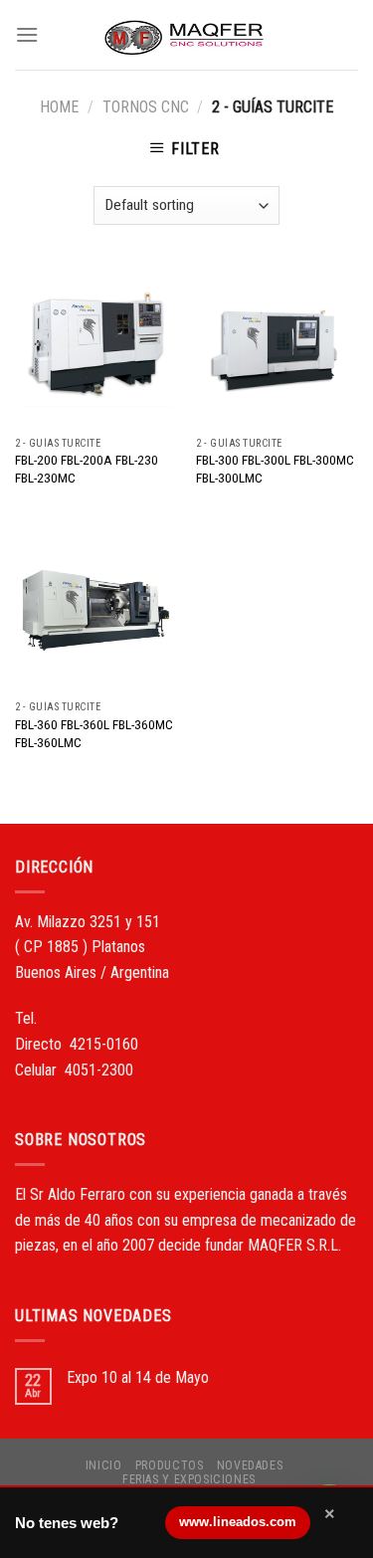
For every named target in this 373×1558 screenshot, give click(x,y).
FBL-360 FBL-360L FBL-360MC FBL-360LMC (94, 733)
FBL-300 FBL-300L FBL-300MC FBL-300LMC (275, 469)
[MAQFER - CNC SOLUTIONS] (187, 35)
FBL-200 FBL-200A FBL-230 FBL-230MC (86, 469)
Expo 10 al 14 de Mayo (138, 1377)
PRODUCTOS (169, 1465)
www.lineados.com (237, 1521)
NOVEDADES (250, 1465)
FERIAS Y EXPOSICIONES (189, 1479)
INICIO (104, 1465)
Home (59, 106)
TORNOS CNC (145, 106)
